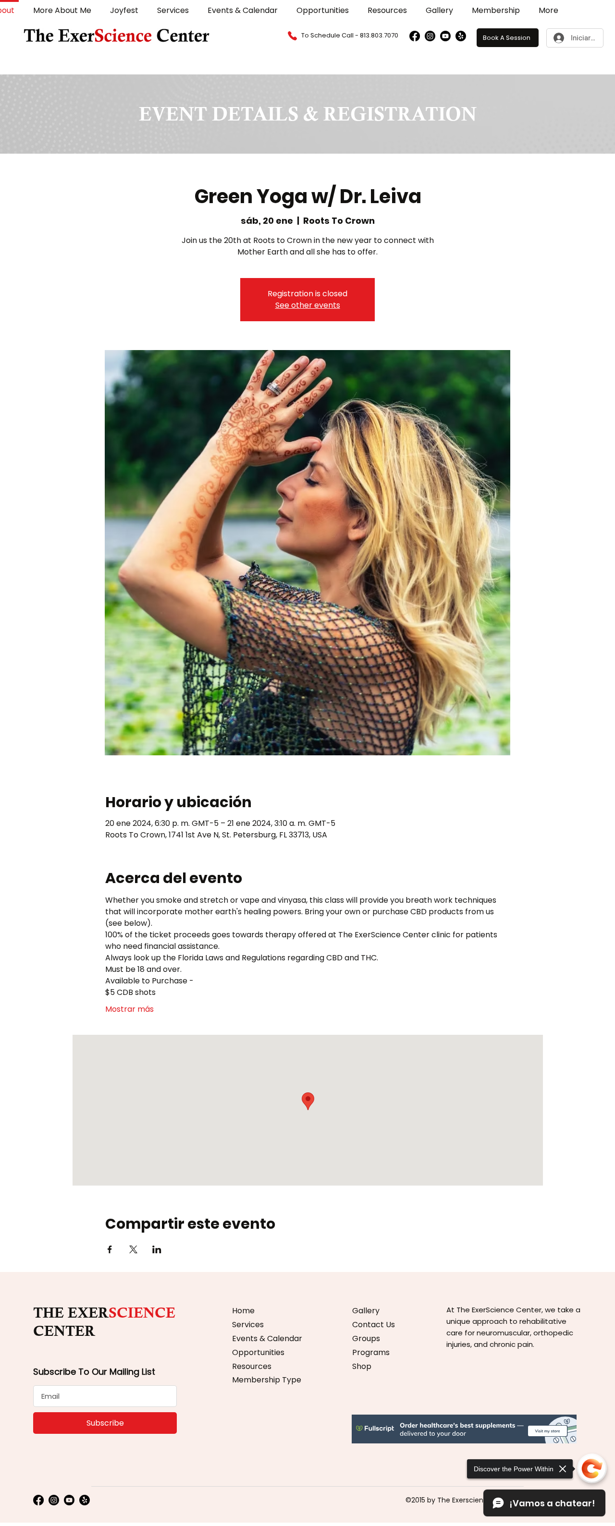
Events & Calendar (267, 1338)
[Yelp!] (460, 36)
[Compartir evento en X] (133, 1249)
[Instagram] (430, 36)
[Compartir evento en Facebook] (109, 1249)
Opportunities (258, 1352)
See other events (307, 305)
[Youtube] (445, 36)
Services (248, 1324)
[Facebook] (414, 36)
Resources (251, 1366)
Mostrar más (129, 1009)
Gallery (366, 1310)
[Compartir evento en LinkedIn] (156, 1249)
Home (243, 1310)
